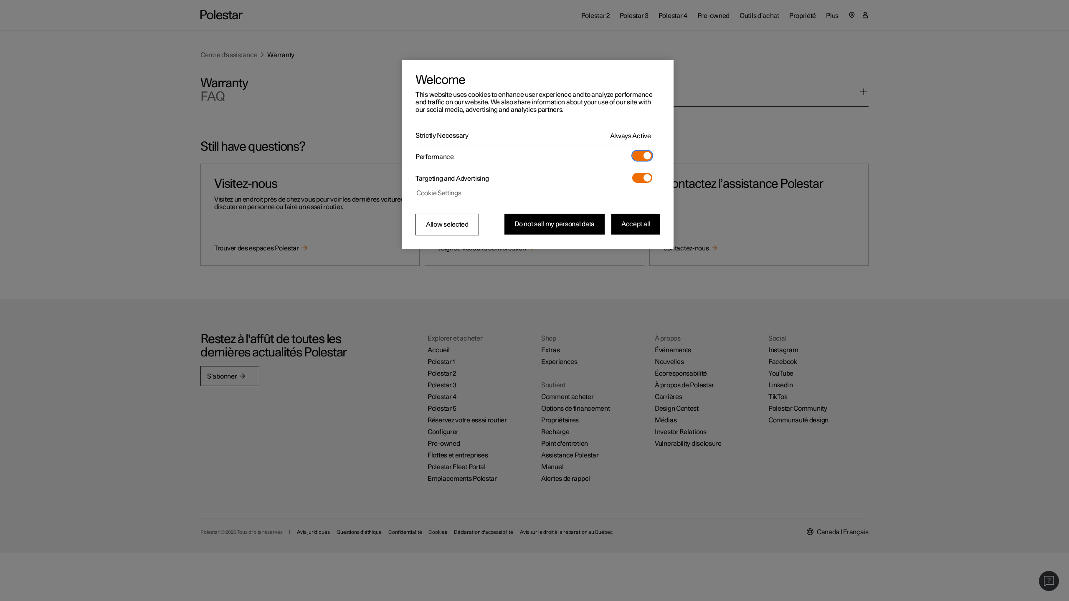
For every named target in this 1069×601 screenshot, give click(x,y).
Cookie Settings (438, 193)
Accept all (635, 224)
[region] (538, 154)
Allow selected (447, 224)
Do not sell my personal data (554, 224)
